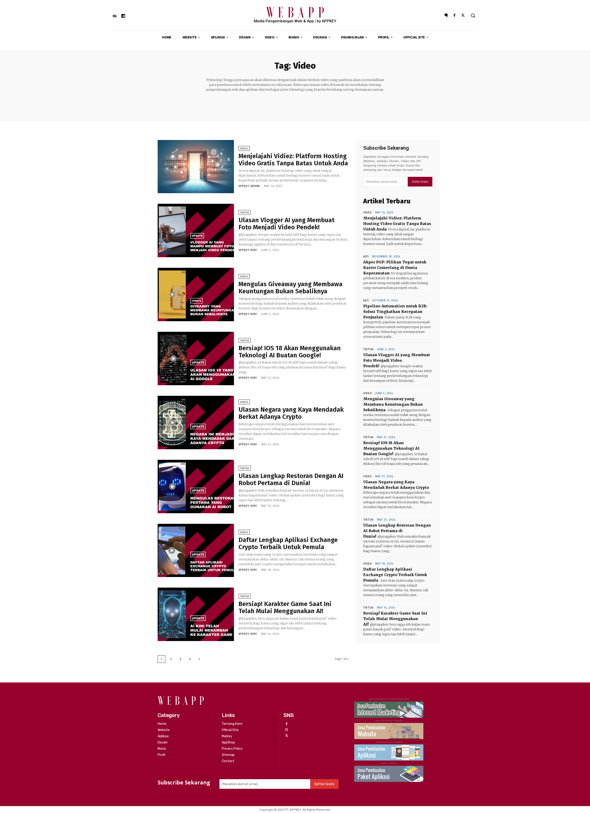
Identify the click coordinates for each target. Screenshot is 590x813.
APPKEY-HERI (248, 250)
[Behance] (115, 16)
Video (244, 148)
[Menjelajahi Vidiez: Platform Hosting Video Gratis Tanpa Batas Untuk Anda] (196, 166)
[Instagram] (286, 730)
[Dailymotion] (123, 16)
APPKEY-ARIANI (249, 186)
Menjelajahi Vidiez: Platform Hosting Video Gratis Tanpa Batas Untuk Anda (293, 159)
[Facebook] (454, 15)
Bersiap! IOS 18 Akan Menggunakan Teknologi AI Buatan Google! (290, 351)
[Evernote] (446, 15)
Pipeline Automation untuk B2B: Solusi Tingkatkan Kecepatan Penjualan (395, 311)
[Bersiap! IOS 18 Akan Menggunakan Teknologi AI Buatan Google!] (196, 358)
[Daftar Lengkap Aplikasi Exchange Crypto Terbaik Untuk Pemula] (196, 550)
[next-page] (199, 659)
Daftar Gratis (420, 181)
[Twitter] (463, 15)
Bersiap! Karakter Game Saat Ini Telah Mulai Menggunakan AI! (285, 607)
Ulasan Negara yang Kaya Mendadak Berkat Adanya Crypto (291, 413)
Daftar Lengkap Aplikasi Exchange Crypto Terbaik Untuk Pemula (288, 543)
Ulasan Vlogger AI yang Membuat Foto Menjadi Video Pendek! (286, 223)
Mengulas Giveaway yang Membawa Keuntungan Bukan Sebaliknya (290, 287)
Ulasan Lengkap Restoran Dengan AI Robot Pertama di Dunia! (291, 479)
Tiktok (244, 212)
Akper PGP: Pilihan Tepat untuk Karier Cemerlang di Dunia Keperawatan (394, 267)
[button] (472, 15)
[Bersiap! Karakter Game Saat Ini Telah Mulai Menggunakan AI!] (196, 614)
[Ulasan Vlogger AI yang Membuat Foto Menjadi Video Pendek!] (196, 230)
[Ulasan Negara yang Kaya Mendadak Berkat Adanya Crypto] (196, 422)
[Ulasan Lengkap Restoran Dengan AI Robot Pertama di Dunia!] (196, 486)
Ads (366, 256)
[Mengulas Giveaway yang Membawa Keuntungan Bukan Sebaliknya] (196, 294)
